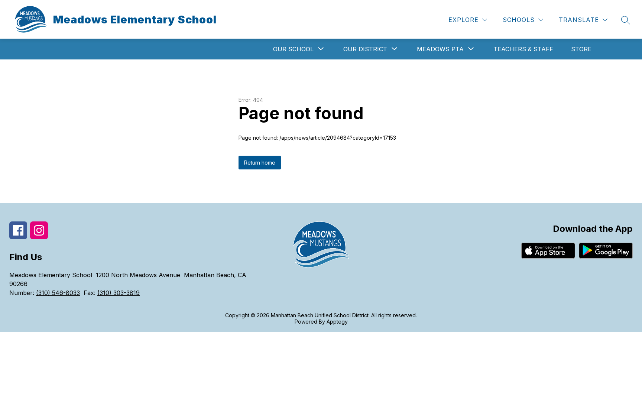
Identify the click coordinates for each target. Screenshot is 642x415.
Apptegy (337, 321)
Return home (259, 162)
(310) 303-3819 (118, 292)
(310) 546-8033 (58, 292)
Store (581, 49)
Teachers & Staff (523, 49)
